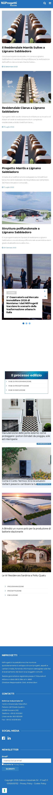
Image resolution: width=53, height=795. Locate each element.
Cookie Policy (40, 783)
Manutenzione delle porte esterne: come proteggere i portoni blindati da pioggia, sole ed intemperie (26, 436)
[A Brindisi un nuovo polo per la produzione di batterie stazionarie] (26, 509)
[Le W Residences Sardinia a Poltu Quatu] (26, 556)
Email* (5, 756)
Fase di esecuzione (16, 390)
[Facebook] (3, 739)
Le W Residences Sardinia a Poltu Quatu (24, 575)
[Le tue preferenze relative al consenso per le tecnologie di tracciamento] (4, 790)
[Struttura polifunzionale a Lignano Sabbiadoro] (26, 208)
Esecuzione (12, 595)
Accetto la (8, 764)
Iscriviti (10, 769)
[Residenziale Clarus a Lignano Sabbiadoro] (26, 87)
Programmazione (15, 586)
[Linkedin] (9, 739)
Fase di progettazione (18, 386)
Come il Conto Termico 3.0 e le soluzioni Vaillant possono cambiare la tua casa (23, 482)
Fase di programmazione (19, 381)
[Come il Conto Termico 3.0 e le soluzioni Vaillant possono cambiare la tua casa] (26, 463)
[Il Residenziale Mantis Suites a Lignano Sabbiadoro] (26, 27)
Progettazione (14, 591)
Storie (11, 293)
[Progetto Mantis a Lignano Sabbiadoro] (26, 147)
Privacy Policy (19, 764)
